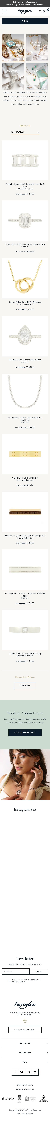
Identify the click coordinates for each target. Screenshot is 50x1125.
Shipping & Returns (25, 1085)
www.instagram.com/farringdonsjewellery (24, 4)
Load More (25, 685)
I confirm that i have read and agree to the (26, 981)
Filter (25, 21)
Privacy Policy (20, 981)
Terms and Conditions (25, 1089)
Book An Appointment (25, 732)
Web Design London (25, 1114)
